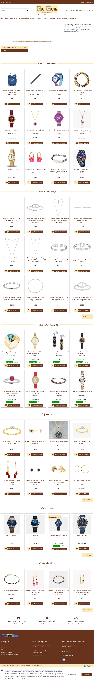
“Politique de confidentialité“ (57, 676)
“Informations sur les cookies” (33, 676)
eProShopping (38, 665)
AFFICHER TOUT (87, 316)
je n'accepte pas (72, 674)
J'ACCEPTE (86, 674)
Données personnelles (37, 655)
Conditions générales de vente (10, 654)
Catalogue (4, 647)
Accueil (4, 645)
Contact (4, 650)
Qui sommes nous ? (7, 652)
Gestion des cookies (37, 652)
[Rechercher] (27, 10)
